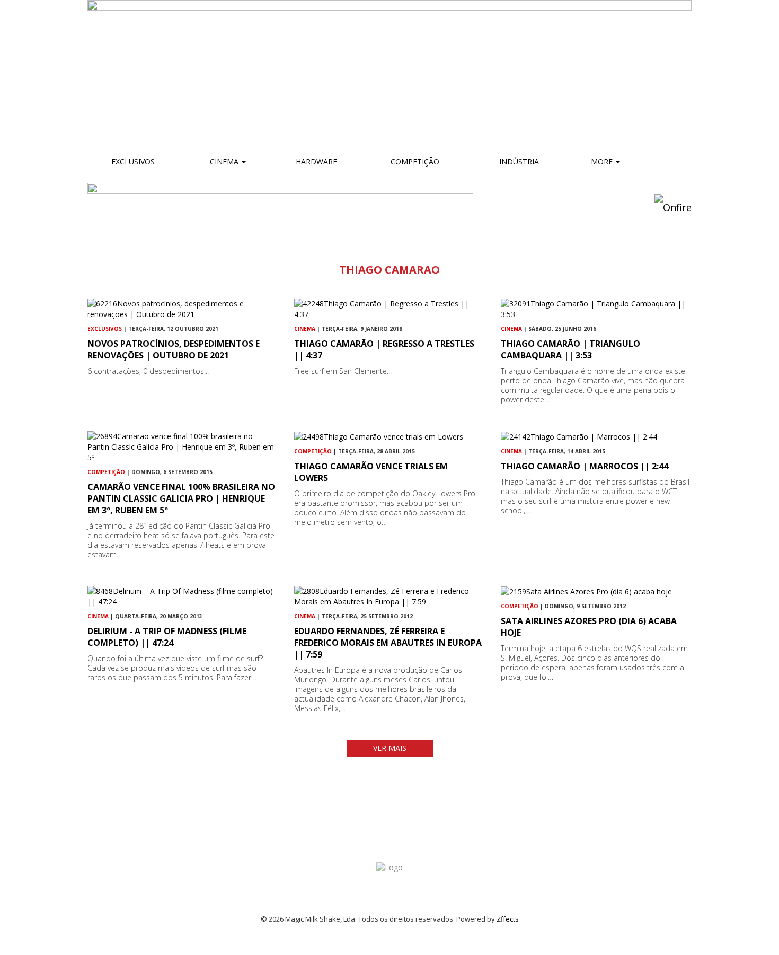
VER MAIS (389, 748)
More (603, 161)
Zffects (508, 919)
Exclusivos (133, 161)
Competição (413, 161)
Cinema (224, 161)
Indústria (518, 161)
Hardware (316, 161)
